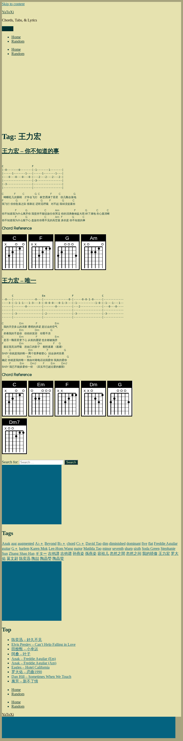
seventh (118, 548)
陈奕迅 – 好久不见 (26, 640)
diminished (117, 543)
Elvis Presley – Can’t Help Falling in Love (43, 644)
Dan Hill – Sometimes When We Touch (41, 677)
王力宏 (164, 553)
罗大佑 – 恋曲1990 (26, 672)
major (78, 548)
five (144, 543)
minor (106, 548)
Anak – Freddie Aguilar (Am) (33, 663)
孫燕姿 (91, 553)
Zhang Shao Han (22, 553)
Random (17, 41)
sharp (129, 548)
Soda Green (151, 548)
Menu (7, 28)
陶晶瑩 (45, 558)
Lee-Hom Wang (61, 548)
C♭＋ (80, 543)
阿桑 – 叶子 (20, 654)
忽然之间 (133, 553)
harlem (24, 548)
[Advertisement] (91, 93)
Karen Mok (39, 548)
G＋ (14, 548)
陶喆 (35, 558)
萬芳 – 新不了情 (24, 681)
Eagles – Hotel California (30, 667)
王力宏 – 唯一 (19, 280)
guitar (6, 548)
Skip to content (13, 4)
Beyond (50, 543)
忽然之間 (117, 553)
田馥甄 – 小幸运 (24, 649)
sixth (137, 548)
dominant (134, 543)
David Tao (94, 543)
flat (150, 543)
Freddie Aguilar (166, 543)
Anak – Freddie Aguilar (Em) (33, 659)
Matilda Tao (92, 548)
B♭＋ (61, 543)
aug (14, 543)
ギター (41, 553)
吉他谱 (66, 553)
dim (105, 543)
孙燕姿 (78, 553)
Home (16, 37)
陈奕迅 (24, 558)
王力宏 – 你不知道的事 (30, 151)
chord (71, 543)
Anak (6, 543)
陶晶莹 (58, 558)
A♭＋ (39, 543)
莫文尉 (12, 558)
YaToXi (8, 12)
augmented (26, 543)
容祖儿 (103, 553)
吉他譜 (53, 553)
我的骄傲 (150, 553)
